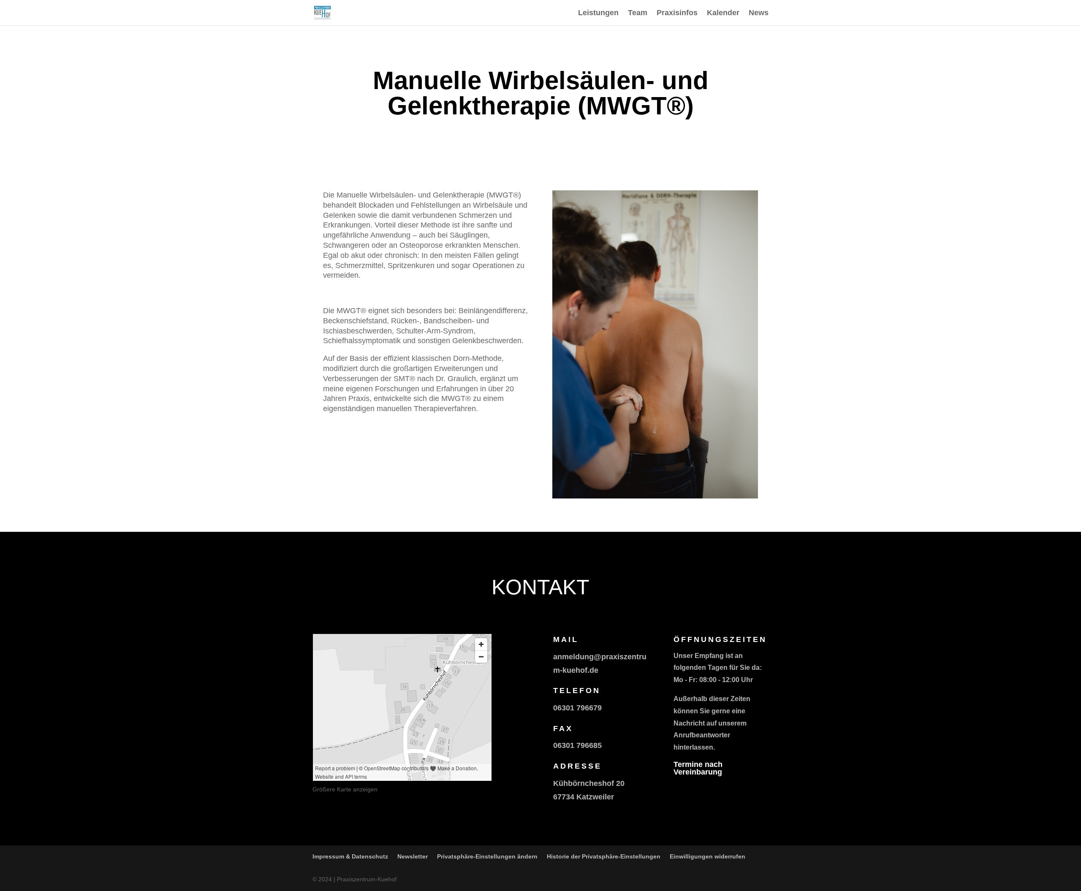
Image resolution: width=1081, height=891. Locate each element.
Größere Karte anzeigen (345, 789)
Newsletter (412, 856)
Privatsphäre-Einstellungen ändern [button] (487, 856)
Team (637, 13)
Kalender (723, 13)
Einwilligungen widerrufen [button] (707, 856)
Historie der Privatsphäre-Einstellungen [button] (603, 856)
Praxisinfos (677, 13)
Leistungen (598, 13)
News (759, 13)
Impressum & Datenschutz (350, 856)
